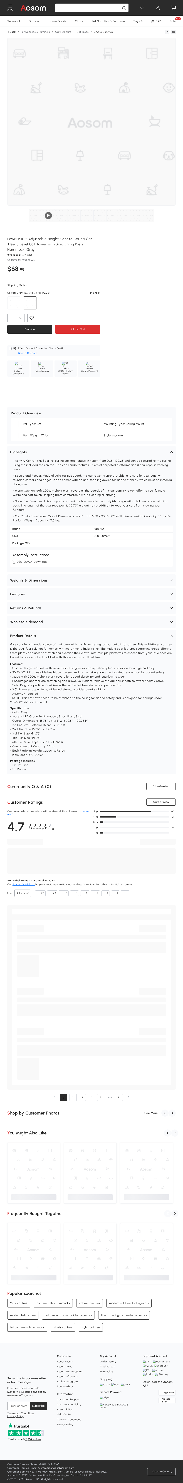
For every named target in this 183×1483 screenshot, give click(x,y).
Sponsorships (65, 1386)
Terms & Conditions (69, 1419)
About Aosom (65, 1361)
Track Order (107, 1366)
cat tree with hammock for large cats (68, 1315)
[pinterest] (34, 1369)
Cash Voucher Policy (69, 1404)
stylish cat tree (90, 1327)
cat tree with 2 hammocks (53, 1303)
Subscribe (38, 1405)
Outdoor (34, 21)
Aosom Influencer (67, 1376)
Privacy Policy (15, 1416)
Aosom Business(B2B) (70, 1371)
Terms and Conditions (20, 1413)
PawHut (99, 528)
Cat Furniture (63, 31)
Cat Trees (83, 31)
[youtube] (26, 1369)
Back (13, 32)
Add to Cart (77, 329)
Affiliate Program (67, 1381)
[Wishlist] (142, 8)
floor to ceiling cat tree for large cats (124, 1315)
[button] (91, 452)
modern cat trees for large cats (129, 1303)
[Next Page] (128, 1097)
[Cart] (173, 8)
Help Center (64, 1414)
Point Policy (106, 1371)
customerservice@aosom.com (56, 1467)
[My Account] (158, 8)
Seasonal (13, 21)
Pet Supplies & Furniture (108, 21)
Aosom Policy (65, 1409)
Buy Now (29, 329)
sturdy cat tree (63, 1327)
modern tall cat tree (23, 1315)
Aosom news (64, 1366)
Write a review (161, 801)
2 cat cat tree (18, 1303)
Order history (108, 1361)
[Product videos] (48, 215)
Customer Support (68, 1399)
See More (151, 1113)
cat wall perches (89, 1303)
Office (79, 21)
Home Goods (57, 21)
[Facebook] (10, 1369)
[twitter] (41, 1369)
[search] (123, 8)
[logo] (33, 8)
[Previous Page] (54, 1097)
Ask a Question (161, 786)
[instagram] (18, 1369)
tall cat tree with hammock (27, 1327)
